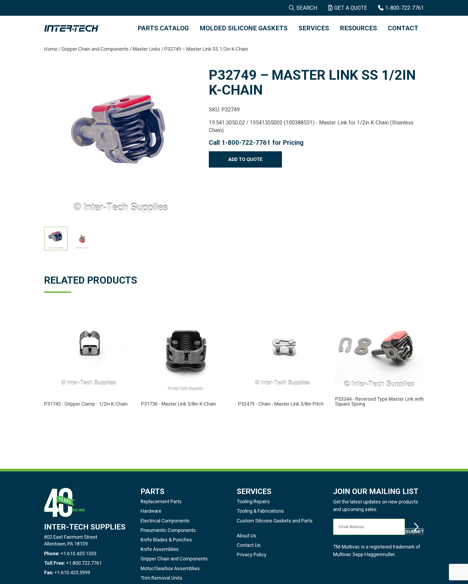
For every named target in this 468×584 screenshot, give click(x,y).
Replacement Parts (161, 501)
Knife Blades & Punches (166, 540)
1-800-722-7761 (404, 8)
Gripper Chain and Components (95, 49)
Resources (358, 28)
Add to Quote (245, 159)
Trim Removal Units (161, 578)
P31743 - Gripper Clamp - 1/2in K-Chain (86, 404)
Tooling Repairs (253, 501)
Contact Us (249, 545)
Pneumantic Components (168, 530)
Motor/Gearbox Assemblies (170, 568)
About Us (246, 535)
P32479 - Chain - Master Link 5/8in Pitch (281, 404)
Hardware (151, 511)
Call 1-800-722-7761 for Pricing (256, 142)
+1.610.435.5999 (72, 572)
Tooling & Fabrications (260, 511)
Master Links (146, 49)
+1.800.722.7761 (84, 563)
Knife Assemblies (160, 549)
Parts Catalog (163, 28)
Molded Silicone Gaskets (244, 28)
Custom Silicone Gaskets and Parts (275, 521)
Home (50, 49)
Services (313, 28)
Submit (414, 531)
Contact (403, 28)
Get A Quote (350, 8)
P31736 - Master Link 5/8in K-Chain (178, 404)
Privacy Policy (251, 554)
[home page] (85, 28)
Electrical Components (165, 521)
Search (306, 8)
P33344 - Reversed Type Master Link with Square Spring (379, 401)
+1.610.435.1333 (78, 553)
